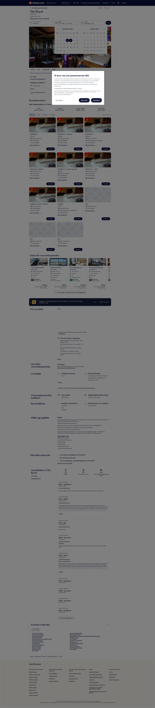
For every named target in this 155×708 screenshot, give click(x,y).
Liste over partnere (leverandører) (62, 94)
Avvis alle (84, 100)
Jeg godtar (96, 100)
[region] (78, 88)
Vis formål (59, 100)
